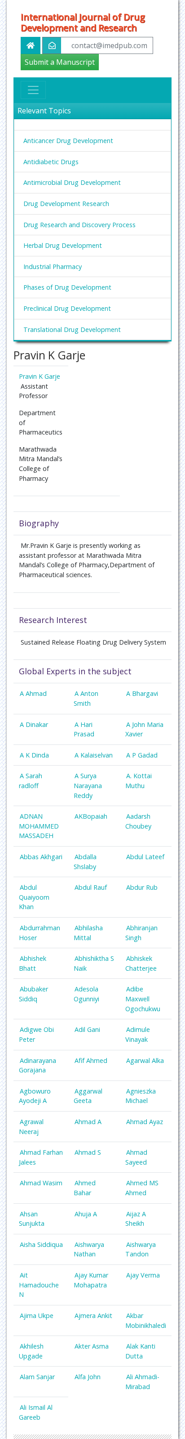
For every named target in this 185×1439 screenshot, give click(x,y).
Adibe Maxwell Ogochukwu (142, 999)
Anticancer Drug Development (68, 140)
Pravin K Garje (39, 376)
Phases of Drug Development (67, 287)
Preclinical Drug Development (67, 308)
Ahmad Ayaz (144, 1121)
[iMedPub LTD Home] (30, 45)
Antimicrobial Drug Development (72, 182)
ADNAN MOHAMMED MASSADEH (39, 826)
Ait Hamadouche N (39, 1285)
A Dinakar (34, 724)
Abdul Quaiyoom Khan (34, 897)
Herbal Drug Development (62, 245)
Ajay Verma (143, 1275)
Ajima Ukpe (36, 1315)
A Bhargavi (142, 693)
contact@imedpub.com (109, 45)
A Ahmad (33, 693)
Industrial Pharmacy (52, 266)
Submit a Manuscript (60, 62)
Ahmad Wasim (41, 1183)
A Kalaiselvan (94, 755)
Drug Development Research (66, 203)
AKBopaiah (91, 816)
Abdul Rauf (91, 887)
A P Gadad (142, 755)
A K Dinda (34, 755)
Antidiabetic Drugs (51, 161)
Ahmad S (88, 1152)
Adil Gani (87, 1029)
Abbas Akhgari (41, 856)
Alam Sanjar (37, 1376)
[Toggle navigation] (33, 90)
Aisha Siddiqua (41, 1244)
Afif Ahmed (91, 1060)
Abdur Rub (142, 887)
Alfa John (88, 1376)
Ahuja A (86, 1214)
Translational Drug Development (72, 329)
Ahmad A (88, 1121)
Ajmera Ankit (93, 1315)
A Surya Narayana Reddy (88, 785)
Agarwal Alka (145, 1060)
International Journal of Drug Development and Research (83, 22)
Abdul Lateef (145, 856)
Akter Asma (92, 1346)
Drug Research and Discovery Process (79, 224)
